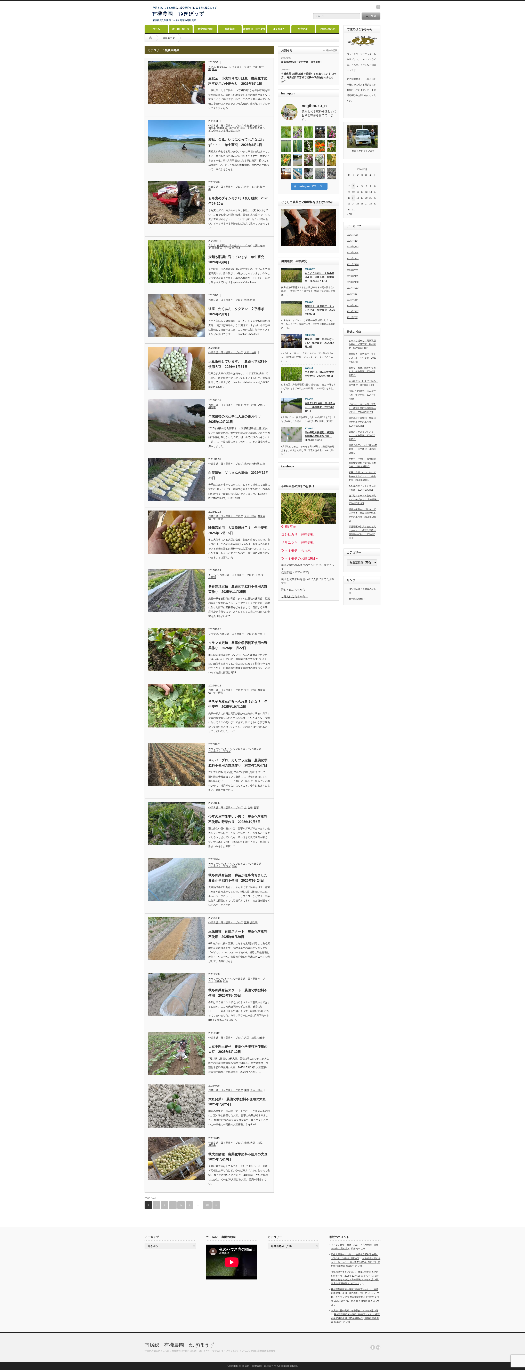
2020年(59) (352, 270)
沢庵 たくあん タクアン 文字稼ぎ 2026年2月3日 (237, 311)
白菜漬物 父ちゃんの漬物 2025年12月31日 (238, 475)
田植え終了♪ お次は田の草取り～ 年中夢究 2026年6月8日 (363, 449)
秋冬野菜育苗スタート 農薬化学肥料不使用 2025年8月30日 (237, 992)
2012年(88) (352, 317)
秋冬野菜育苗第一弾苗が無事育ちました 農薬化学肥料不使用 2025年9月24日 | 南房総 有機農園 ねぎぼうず (355, 1318)
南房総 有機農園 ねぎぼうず (180, 1345)
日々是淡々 (279, 29)
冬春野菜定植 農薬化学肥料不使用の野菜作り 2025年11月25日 (237, 589)
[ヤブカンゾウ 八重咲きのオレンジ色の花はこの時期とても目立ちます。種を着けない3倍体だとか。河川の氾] (286, 160)
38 (207, 1205)
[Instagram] (378, 1347)
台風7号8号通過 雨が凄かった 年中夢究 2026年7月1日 (320, 407)
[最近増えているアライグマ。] (308, 173)
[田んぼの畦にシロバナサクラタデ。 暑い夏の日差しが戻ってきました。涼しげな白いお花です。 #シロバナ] (308, 146)
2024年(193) (353, 246)
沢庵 (252, 299)
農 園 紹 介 (180, 29)
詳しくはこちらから (294, 589)
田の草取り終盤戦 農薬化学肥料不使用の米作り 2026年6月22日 (319, 436)
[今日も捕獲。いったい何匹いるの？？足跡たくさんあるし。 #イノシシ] (331, 173)
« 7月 (349, 214)
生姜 (250, 807)
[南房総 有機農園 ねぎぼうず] (184, 21)
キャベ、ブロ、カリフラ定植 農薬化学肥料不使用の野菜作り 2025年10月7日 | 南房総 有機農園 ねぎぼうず (355, 1297)
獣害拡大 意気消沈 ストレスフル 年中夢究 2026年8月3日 (320, 310)
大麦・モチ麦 (251, 186)
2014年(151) (353, 305)
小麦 (255, 66)
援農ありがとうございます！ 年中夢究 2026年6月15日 (362, 435)
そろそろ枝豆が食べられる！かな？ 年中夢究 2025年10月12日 (237, 704)
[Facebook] (372, 1347)
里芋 (256, 807)
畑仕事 (212, 128)
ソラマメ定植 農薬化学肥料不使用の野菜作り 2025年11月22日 (237, 645)
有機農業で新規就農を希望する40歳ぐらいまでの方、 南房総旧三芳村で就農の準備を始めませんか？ (308, 77)
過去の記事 (331, 50)
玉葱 (257, 575)
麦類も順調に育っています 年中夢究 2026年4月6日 (237, 259)
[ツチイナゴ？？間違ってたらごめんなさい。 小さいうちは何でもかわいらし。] (286, 132)
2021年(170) (353, 264)
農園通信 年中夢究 (254, 29)
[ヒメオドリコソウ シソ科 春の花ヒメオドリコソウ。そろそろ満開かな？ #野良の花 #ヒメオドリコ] (308, 160)
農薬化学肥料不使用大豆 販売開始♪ (301, 62)
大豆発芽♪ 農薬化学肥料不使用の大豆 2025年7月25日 (238, 1101)
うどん (212, 66)
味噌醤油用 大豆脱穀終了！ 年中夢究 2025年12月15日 (239, 530)
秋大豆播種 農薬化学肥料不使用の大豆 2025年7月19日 (239, 1156)
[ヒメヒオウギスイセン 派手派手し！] (320, 146)
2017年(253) (353, 288)
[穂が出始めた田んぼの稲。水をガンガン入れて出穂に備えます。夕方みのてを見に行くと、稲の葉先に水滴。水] (286, 146)
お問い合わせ (327, 29)
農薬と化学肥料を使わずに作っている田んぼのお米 (236, 129)
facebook (378, 7)
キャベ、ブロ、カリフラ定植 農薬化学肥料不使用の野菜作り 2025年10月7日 (237, 762)
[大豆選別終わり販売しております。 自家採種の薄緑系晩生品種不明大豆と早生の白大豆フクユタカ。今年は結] (320, 160)
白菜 (262, 463)
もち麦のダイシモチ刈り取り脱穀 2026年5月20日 (238, 200)
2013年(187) (353, 311)
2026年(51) (352, 235)
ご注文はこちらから (294, 596)
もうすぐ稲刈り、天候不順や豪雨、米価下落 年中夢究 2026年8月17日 (319, 277)
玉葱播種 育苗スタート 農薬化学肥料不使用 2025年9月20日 (237, 934)
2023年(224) (353, 252)
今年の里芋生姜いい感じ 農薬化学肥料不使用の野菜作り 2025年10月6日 (237, 819)
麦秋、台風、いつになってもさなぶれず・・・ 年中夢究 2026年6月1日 (236, 142)
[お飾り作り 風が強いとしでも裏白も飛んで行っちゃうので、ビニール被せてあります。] (297, 173)
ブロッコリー (242, 748)
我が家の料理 (251, 463)
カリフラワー (215, 748)
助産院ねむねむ (358, 599)
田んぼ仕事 (256, 125)
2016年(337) (353, 294)
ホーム (156, 29)
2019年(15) (352, 276)
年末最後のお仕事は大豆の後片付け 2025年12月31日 (236, 419)
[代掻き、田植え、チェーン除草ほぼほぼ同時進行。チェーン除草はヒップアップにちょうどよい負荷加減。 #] (297, 160)
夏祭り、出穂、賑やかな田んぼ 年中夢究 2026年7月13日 (319, 343)
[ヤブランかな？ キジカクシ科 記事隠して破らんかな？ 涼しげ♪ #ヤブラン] (297, 132)
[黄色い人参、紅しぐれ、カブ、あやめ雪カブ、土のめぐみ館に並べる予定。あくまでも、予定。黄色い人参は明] (331, 160)
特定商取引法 (205, 29)
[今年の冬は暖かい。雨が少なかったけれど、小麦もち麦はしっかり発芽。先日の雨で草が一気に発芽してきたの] (320, 173)
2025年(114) (353, 241)
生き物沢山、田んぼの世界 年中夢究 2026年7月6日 (320, 374)
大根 (246, 299)
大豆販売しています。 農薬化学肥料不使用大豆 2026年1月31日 (237, 364)
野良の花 (303, 29)
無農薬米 (230, 29)
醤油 (214, 69)
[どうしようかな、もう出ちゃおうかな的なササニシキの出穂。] (308, 132)
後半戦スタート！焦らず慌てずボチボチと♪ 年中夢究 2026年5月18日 (364, 499)
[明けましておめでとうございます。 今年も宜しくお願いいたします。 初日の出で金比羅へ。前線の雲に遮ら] (286, 173)
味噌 (246, 1090)
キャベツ (213, 575)
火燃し (261, 405)
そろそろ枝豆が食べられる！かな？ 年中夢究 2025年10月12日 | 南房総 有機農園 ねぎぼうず (355, 1262)
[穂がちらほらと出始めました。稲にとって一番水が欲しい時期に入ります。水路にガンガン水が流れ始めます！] (297, 146)
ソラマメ (213, 633)
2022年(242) (353, 258)
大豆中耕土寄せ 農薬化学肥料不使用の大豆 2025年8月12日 (237, 1049)
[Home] (150, 38)
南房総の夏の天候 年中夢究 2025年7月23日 (354, 1310)
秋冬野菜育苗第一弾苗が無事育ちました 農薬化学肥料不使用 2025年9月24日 (239, 877)
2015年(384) (353, 299)
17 (353, 198)
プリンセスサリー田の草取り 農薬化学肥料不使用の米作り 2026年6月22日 (362, 408)
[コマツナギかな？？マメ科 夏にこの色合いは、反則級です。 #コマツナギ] (331, 132)
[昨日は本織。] (320, 132)
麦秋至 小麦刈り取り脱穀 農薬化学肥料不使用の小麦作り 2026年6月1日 (237, 81)
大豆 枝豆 (250, 352)
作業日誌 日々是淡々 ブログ (234, 66)
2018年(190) (353, 282)
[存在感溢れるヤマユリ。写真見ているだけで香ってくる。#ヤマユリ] (331, 146)
